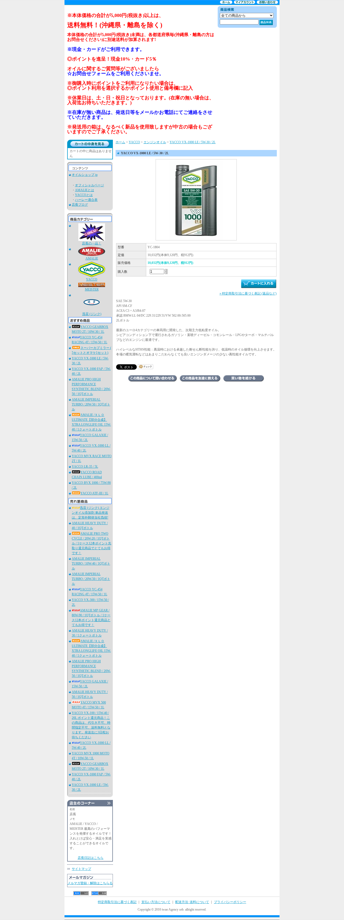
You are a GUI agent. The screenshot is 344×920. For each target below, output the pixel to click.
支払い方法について (155, 902)
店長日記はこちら (90, 858)
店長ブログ (80, 205)
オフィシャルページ (89, 185)
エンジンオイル (155, 142)
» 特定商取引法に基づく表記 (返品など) (248, 293)
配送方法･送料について (192, 902)
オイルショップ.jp (85, 175)
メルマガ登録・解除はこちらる (90, 883)
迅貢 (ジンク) (91, 314)
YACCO (91, 279)
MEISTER (92, 289)
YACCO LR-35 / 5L (85, 466)
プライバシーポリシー (230, 902)
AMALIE (91, 258)
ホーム (120, 142)
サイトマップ (81, 869)
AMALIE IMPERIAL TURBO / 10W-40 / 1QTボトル (91, 563)
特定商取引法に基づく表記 (117, 902)
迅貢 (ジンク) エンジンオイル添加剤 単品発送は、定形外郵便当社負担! (90, 512)
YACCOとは (84, 195)
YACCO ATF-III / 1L (94, 493)
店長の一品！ (91, 243)
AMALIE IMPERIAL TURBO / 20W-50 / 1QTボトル (91, 404)
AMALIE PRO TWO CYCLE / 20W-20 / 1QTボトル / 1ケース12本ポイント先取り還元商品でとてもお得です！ (91, 543)
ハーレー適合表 (86, 200)
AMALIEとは (84, 190)
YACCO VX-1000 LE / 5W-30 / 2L (193, 142)
